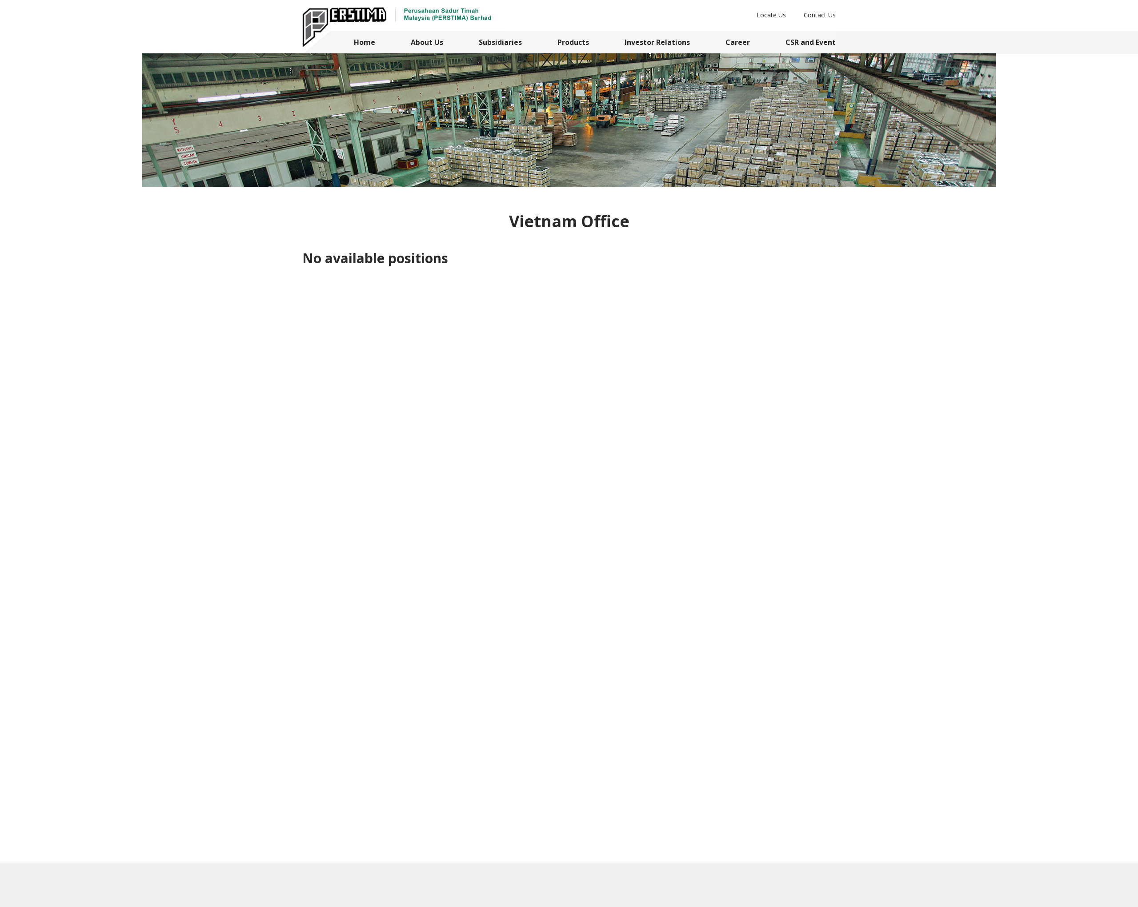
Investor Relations (657, 42)
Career (737, 42)
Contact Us (820, 15)
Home (364, 42)
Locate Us (771, 15)
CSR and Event (810, 42)
